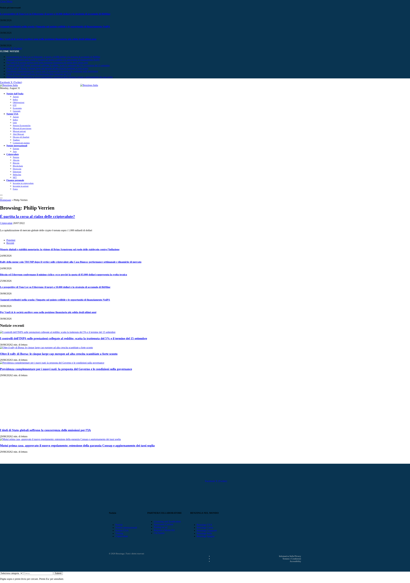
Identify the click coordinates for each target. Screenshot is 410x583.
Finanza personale (15, 180)
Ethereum (17, 171)
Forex (15, 189)
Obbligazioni (18, 102)
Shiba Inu (17, 174)
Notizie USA (12, 114)
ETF (14, 105)
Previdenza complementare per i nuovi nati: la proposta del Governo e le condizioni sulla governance (52, 71)
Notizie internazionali (16, 145)
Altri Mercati (18, 134)
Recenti (10, 243)
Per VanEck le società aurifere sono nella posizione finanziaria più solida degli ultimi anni (48, 39)
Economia (17, 108)
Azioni (16, 96)
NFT (15, 177)
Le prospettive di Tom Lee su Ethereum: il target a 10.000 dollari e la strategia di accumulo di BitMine (55, 14)
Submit (58, 573)
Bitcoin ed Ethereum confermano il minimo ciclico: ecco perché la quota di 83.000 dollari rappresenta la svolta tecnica (63, 274)
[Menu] (1, 195)
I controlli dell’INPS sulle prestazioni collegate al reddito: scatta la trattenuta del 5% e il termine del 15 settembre (58, 65)
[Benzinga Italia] (80, 85)
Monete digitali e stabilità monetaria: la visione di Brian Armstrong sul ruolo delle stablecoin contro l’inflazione (59, 249)
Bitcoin (16, 163)
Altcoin (16, 160)
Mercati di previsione (22, 128)
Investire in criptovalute (23, 183)
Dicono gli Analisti (21, 137)
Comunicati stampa (21, 143)
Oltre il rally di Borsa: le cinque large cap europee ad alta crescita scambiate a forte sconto (47, 68)
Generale (16, 111)
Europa (16, 148)
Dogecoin (17, 169)
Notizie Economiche (22, 125)
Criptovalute (12, 154)
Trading (16, 140)
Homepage (5, 200)
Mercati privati (19, 131)
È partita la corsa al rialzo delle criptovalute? (37, 216)
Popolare (10, 240)
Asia (15, 151)
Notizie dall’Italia (14, 93)
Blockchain (18, 166)
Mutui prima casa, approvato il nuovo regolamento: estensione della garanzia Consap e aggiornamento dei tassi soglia (59, 77)
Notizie (16, 157)
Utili (15, 122)
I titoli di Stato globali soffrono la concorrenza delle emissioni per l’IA (38, 74)
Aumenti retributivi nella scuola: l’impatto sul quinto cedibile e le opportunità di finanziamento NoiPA (55, 26)
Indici (15, 99)
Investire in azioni (21, 186)
